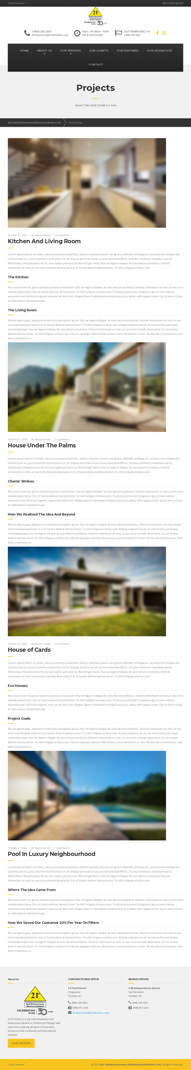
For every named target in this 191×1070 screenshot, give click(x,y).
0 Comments (62, 235)
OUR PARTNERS (128, 50)
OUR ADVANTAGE (159, 50)
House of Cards (29, 649)
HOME (24, 50)
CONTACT (96, 64)
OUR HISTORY (21, 1043)
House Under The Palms (42, 445)
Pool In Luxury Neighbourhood (51, 854)
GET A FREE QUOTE (172, 3)
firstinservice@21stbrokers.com (91, 1012)
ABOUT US (44, 50)
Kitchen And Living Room (44, 241)
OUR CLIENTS (98, 50)
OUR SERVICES (70, 50)
